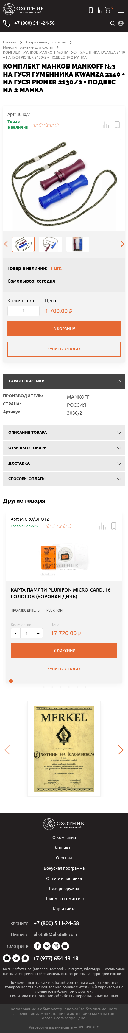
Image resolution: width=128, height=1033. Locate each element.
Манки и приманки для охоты (28, 47)
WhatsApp (7, 958)
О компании (64, 837)
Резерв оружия (64, 888)
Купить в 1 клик (64, 348)
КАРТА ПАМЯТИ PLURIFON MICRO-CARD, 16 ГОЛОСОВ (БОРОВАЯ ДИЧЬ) (60, 593)
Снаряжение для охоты (46, 42)
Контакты (64, 847)
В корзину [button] (64, 650)
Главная (9, 42)
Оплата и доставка (64, 878)
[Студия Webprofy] (88, 1027)
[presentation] (5, 244)
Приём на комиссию (64, 898)
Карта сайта (64, 908)
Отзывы (64, 857)
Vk (47, 946)
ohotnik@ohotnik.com (55, 934)
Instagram (56, 946)
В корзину (64, 328)
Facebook (37, 946)
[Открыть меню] (120, 10)
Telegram (16, 958)
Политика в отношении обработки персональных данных (64, 995)
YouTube (65, 946)
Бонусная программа (64, 868)
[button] (106, 124)
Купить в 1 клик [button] (64, 668)
